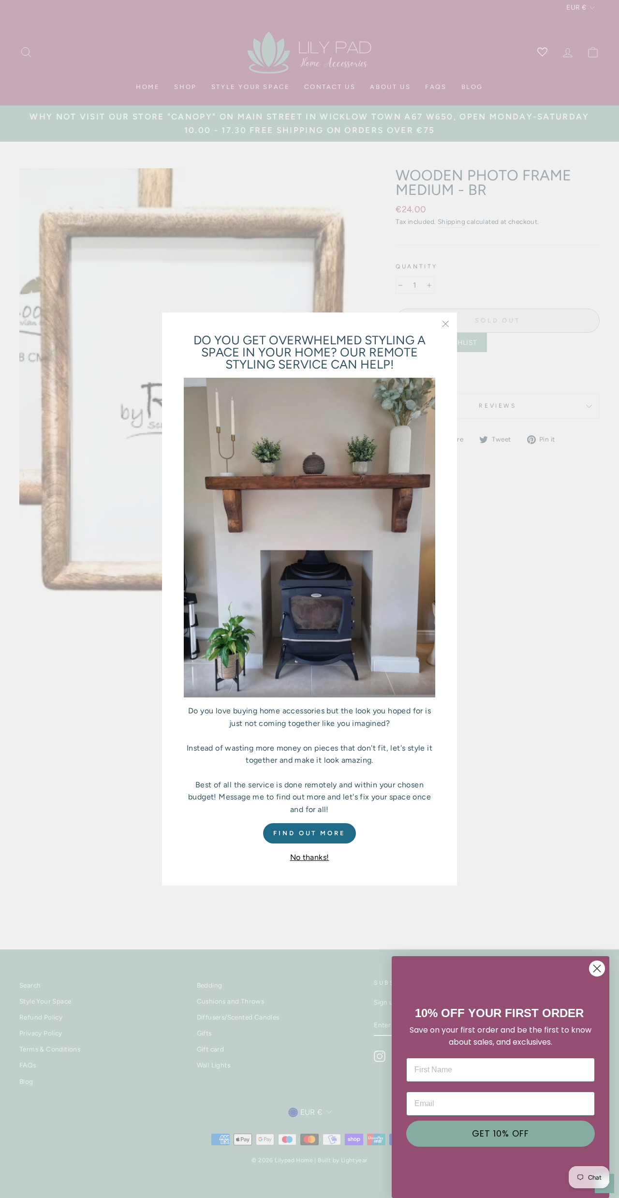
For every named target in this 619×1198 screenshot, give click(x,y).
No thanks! (309, 857)
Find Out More (309, 832)
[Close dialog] (597, 968)
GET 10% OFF (500, 1133)
